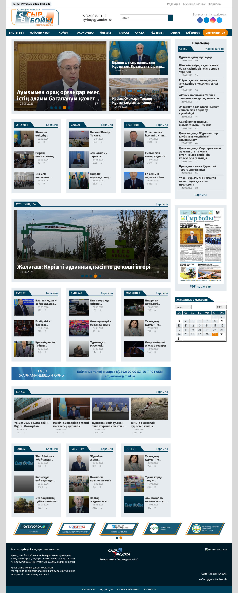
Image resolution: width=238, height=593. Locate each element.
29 (214, 334)
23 (221, 330)
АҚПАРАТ (76, 293)
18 (186, 330)
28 (207, 334)
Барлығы (52, 125)
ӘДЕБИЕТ (157, 32)
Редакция (173, 4)
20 (199, 330)
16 (221, 325)
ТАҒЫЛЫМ (193, 32)
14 (207, 325)
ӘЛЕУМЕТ (106, 32)
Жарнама (214, 4)
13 (199, 325)
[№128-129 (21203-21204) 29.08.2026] (201, 246)
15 (214, 325)
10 (179, 325)
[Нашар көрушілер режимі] (224, 4)
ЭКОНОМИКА (85, 32)
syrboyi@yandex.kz (97, 20)
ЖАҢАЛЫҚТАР (39, 32)
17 (179, 330)
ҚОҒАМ (63, 32)
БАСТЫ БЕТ (16, 32)
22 (214, 330)
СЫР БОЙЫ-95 (215, 32)
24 (179, 334)
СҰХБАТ (140, 32)
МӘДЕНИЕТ (133, 293)
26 (192, 334)
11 (186, 325)
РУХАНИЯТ (132, 125)
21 (207, 330)
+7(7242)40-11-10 (94, 16)
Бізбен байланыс (194, 4)
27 (199, 334)
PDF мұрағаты (201, 286)
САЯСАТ (124, 32)
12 (192, 325)
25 (186, 334)
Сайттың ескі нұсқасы (214, 573)
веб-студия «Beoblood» (213, 579)
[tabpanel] (60, 76)
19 (192, 330)
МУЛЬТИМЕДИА (26, 204)
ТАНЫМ (175, 32)
